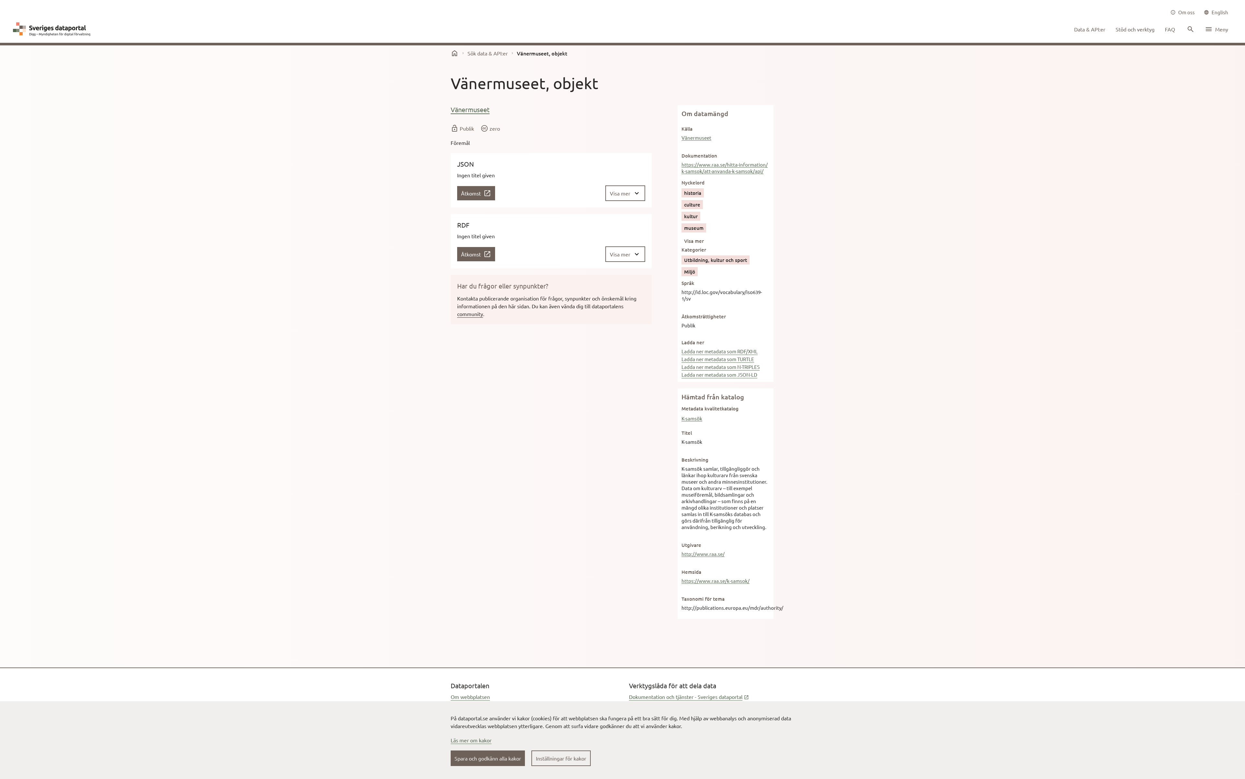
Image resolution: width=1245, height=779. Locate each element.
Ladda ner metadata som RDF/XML (720, 351)
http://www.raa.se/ (703, 554)
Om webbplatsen (470, 696)
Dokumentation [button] (699, 155)
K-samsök (692, 418)
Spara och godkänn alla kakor (488, 758)
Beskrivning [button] (695, 459)
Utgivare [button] (691, 545)
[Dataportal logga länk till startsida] (53, 29)
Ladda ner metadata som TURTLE (718, 359)
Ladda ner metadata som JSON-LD (719, 375)
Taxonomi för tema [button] (703, 599)
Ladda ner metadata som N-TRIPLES (721, 367)
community (470, 314)
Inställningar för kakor (561, 758)
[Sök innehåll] (1190, 29)
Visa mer (694, 241)
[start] (454, 53)
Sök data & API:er (488, 53)
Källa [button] (687, 128)
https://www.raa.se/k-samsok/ (716, 581)
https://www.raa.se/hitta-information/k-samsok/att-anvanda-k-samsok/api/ (725, 167)
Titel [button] (687, 433)
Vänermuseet (470, 109)
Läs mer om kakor (471, 740)
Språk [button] (688, 283)
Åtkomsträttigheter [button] (704, 316)
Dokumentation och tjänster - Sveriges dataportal (689, 696)
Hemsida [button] (691, 572)
